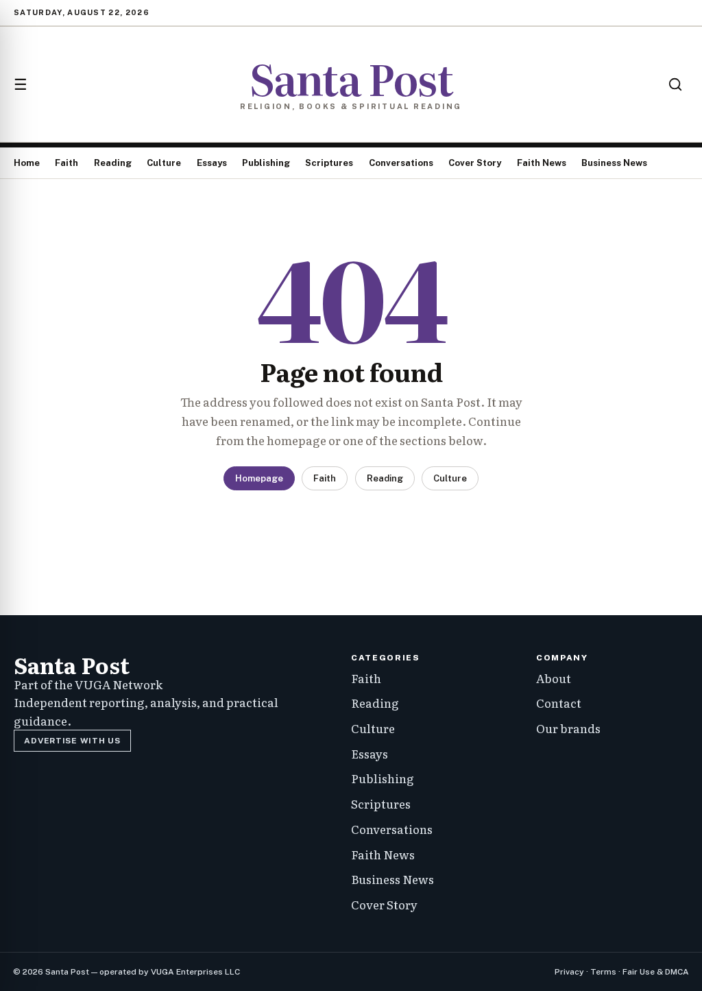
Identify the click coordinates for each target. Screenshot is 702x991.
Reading (113, 163)
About (553, 677)
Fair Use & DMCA (655, 972)
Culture (164, 163)
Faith (66, 163)
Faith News (541, 163)
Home (27, 163)
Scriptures (329, 163)
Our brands (568, 728)
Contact (558, 702)
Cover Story (474, 163)
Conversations (401, 163)
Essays (212, 163)
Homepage (259, 478)
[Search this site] (675, 84)
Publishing (266, 163)
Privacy (569, 972)
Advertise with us (72, 740)
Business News (614, 163)
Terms (603, 972)
